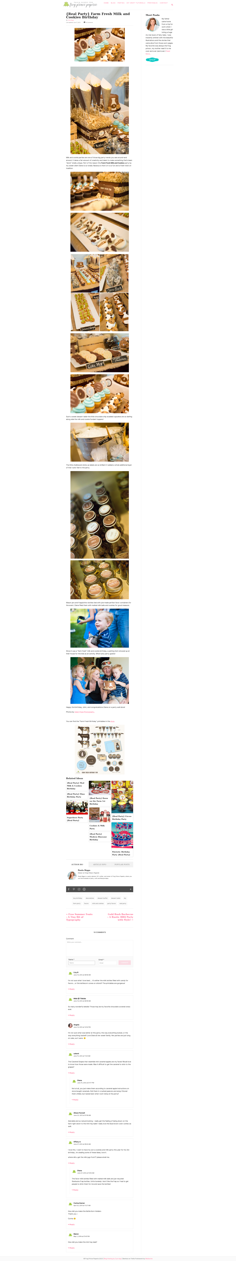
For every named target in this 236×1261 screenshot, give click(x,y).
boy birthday (77, 898)
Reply (72, 989)
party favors (111, 903)
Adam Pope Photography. (84, 712)
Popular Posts (122, 864)
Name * (71, 959)
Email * (101, 960)
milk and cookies (98, 903)
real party (122, 903)
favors (86, 903)
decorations (90, 898)
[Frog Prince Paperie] (82, 5)
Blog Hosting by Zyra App (113, 1259)
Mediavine (148, 1259)
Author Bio (77, 864)
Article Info (99, 864)
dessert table (115, 898)
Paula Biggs (71, 20)
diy (125, 898)
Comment (70, 939)
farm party (76, 903)
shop (112, 721)
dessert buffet (102, 898)
